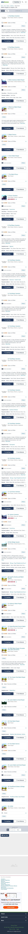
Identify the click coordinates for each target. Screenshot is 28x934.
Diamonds (16, 516)
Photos (23, 25)
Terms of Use (12, 929)
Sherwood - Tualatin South (15, 279)
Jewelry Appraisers (5, 884)
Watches (12, 5)
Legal (17, 929)
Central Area (12, 209)
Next (18, 829)
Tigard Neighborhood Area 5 (20, 477)
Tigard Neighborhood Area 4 (20, 563)
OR (4, 5)
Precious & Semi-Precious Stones (9, 885)
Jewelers (24, 81)
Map (7, 10)
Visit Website (20, 41)
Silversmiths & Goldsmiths (7, 888)
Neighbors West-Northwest (15, 734)
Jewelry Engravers (18, 543)
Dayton (8, 5)
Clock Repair (20, 628)
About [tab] (3, 913)
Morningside (12, 444)
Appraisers (20, 17)
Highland (11, 246)
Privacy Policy (14, 925)
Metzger (11, 477)
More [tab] (2, 920)
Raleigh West (12, 690)
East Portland (22, 796)
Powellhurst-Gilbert (14, 796)
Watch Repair (10, 17)
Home (2, 5)
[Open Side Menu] (26, 2)
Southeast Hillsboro (13, 409)
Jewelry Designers (5, 882)
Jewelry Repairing (18, 81)
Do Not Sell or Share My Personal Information (14, 927)
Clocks (15, 628)
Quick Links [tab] (4, 917)
